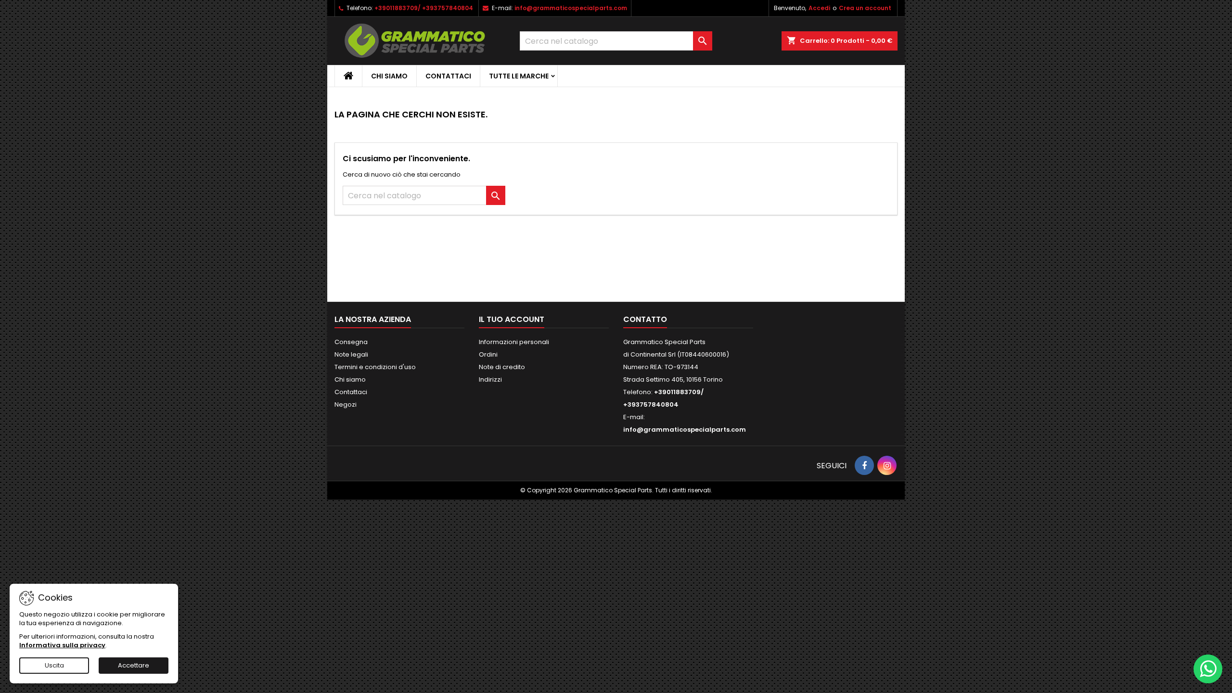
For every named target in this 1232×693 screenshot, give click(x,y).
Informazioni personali (514, 341)
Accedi (819, 8)
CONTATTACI (448, 76)
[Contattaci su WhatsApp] (1208, 668)
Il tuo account (511, 319)
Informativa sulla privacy (62, 645)
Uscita (54, 665)
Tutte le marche (519, 76)
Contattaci (350, 392)
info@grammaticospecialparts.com (570, 8)
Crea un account (865, 8)
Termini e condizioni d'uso (375, 367)
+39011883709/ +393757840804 (423, 8)
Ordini (488, 354)
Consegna (351, 341)
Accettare (133, 665)
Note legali (351, 354)
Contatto (645, 319)
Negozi (345, 404)
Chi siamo (389, 76)
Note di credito (502, 367)
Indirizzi (490, 379)
